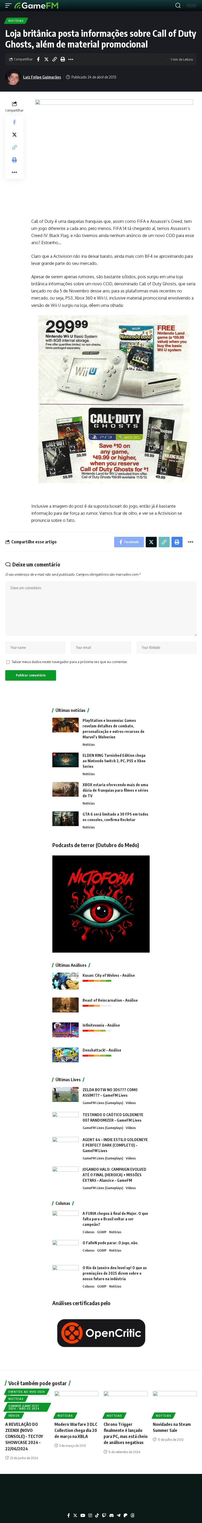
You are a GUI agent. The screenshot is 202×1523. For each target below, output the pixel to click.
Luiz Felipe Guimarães (42, 77)
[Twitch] (104, 1515)
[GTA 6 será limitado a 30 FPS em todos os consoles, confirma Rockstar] (65, 821)
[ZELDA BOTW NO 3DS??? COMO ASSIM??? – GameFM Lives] (65, 1097)
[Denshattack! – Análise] (65, 1057)
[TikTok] (97, 1515)
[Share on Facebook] (38, 59)
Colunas (88, 1232)
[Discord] (111, 1515)
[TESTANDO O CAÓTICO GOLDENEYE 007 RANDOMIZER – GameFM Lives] (65, 1122)
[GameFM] (36, 5)
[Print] (62, 59)
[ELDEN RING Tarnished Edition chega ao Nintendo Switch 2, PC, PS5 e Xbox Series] (65, 762)
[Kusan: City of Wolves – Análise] (65, 982)
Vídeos (131, 1103)
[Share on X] (46, 59)
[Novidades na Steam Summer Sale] (175, 1404)
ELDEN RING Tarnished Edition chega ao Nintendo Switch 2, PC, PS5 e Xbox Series (114, 761)
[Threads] (132, 1515)
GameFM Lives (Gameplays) (103, 1103)
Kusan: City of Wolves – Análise (109, 975)
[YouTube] (83, 1515)
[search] (178, 5)
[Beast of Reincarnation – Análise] (65, 1007)
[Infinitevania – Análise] (65, 1032)
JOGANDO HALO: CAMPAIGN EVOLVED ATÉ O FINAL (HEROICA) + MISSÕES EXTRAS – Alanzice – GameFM (114, 1175)
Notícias (16, 20)
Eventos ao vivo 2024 (26, 1391)
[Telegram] (118, 1515)
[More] (70, 59)
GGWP (102, 1232)
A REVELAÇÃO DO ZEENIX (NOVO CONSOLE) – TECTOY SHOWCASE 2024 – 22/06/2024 (24, 1436)
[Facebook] (68, 1515)
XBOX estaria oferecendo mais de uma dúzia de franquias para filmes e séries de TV (115, 790)
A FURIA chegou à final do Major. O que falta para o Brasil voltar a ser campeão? (115, 1219)
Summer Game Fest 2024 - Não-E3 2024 (23, 1407)
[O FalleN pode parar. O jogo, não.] (65, 1250)
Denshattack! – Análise (102, 1050)
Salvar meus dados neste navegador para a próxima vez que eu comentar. (70, 662)
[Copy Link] (54, 59)
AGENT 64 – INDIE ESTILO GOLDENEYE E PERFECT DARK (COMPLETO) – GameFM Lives (115, 1145)
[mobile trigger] (9, 5)
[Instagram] (90, 1515)
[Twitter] (75, 1515)
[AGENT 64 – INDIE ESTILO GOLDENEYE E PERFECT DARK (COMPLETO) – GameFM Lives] (65, 1147)
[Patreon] (125, 1515)
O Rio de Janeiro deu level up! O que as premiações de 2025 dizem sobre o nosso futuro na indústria (115, 1273)
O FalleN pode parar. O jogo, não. (110, 1243)
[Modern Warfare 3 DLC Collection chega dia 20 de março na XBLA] (76, 1404)
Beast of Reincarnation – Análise (110, 1000)
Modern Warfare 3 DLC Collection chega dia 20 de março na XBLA (75, 1430)
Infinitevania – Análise (101, 1025)
